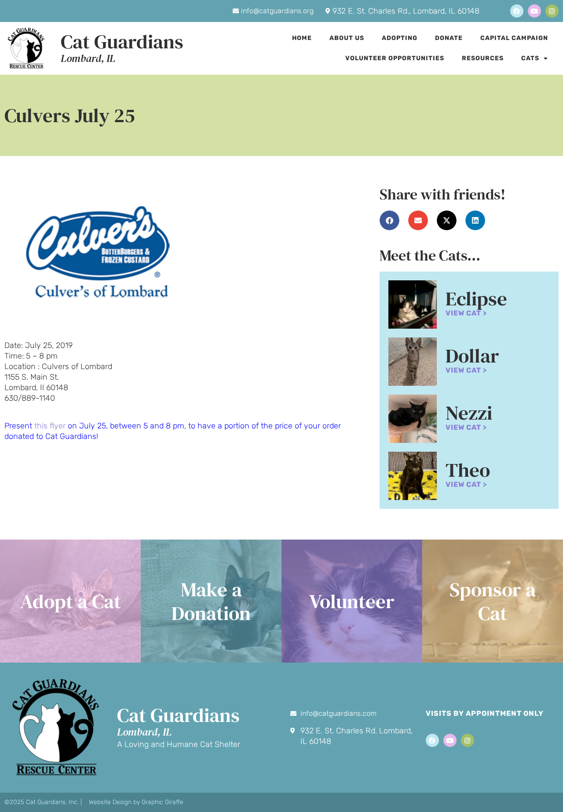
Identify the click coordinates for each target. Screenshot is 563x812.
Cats (530, 58)
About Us (346, 38)
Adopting (399, 38)
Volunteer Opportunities (394, 58)
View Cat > (466, 313)
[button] (389, 220)
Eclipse (476, 298)
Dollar (472, 355)
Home (302, 38)
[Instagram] (552, 11)
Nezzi (469, 412)
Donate (449, 38)
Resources (483, 58)
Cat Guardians (122, 41)
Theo (468, 469)
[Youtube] (534, 11)
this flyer (50, 426)
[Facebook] (516, 11)
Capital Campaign (514, 38)
